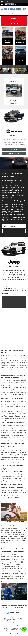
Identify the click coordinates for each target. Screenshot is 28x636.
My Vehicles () (5, 1)
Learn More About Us (10, 226)
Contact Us (7, 231)
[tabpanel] (14, 69)
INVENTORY (14, 149)
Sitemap (15, 608)
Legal (10, 608)
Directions (10, 607)
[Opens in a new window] (15, 13)
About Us (4, 607)
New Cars (14, 18)
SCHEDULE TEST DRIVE (14, 153)
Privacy (16, 607)
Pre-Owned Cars (14, 23)
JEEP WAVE (14, 306)
